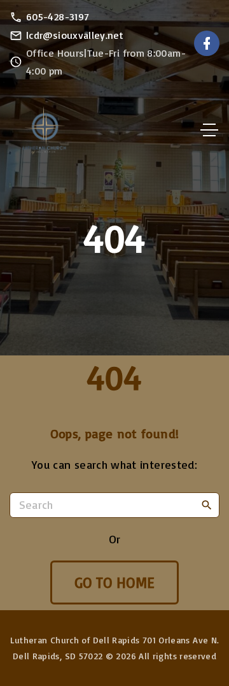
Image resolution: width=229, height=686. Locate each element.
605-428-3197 (57, 16)
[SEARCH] (206, 504)
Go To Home (114, 582)
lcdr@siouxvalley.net (74, 35)
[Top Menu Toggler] (209, 130)
